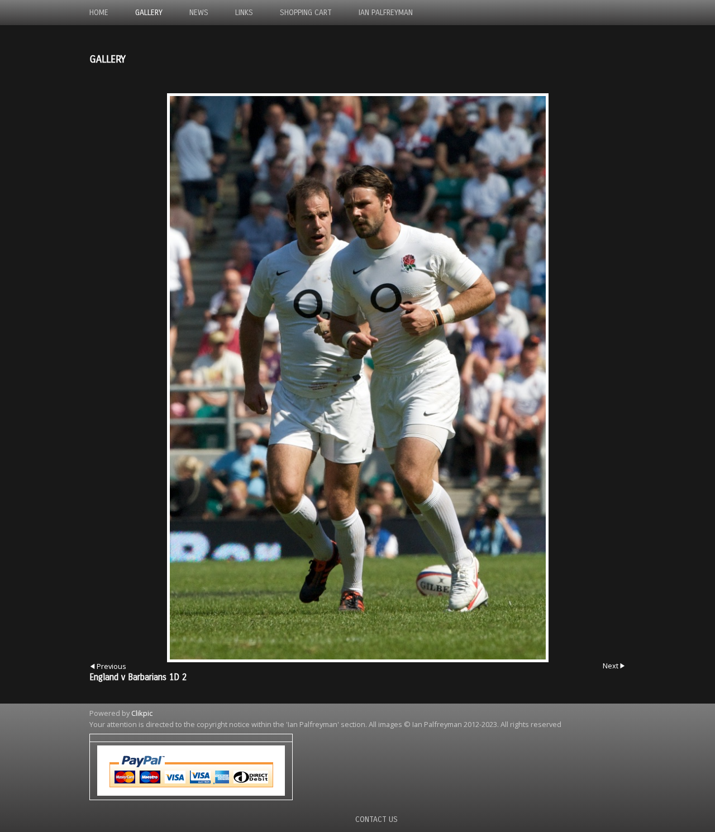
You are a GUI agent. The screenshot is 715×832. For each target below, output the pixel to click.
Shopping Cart (306, 12)
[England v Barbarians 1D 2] (357, 377)
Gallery (149, 12)
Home (98, 12)
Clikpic (141, 713)
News (198, 12)
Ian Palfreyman (386, 12)
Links (244, 12)
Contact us (376, 819)
